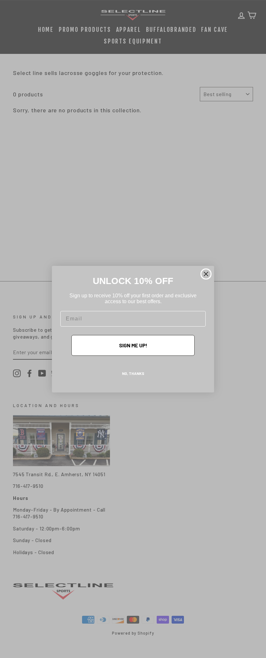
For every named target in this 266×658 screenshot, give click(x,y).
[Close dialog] (206, 274)
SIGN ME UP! (133, 345)
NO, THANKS (133, 373)
